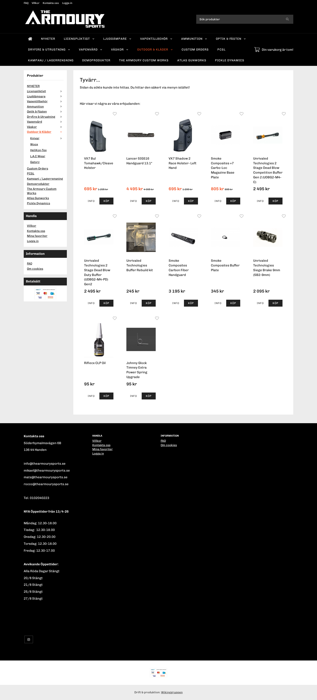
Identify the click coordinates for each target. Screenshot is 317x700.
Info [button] (91, 201)
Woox (34, 144)
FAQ (26, 3)
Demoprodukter (96, 60)
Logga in (67, 3)
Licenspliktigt (77, 38)
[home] (30, 38)
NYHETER (48, 38)
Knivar (34, 138)
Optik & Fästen (228, 38)
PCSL (221, 49)
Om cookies (35, 268)
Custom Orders (195, 49)
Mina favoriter (37, 236)
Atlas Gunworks (191, 60)
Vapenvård (88, 49)
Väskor (117, 49)
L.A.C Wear (37, 156)
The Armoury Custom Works (144, 60)
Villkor (35, 3)
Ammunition (191, 38)
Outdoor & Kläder (152, 49)
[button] (106, 201)
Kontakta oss (51, 3)
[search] (287, 19)
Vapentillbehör (154, 38)
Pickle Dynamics (229, 60)
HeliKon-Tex (38, 150)
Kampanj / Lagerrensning (51, 60)
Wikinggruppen (172, 692)
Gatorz (34, 162)
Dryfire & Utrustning (47, 49)
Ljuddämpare (115, 38)
